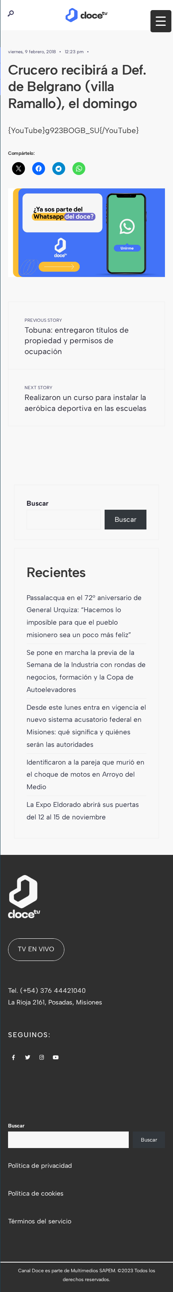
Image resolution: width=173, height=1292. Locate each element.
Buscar (38, 503)
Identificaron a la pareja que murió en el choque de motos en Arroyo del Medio (85, 774)
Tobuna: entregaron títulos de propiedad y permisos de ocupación (77, 337)
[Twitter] (27, 1058)
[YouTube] (56, 1058)
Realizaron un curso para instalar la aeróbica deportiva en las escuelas (85, 399)
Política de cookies (36, 1193)
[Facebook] (13, 1058)
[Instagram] (41, 1058)
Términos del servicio (39, 1221)
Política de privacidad (40, 1165)
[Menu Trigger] (160, 21)
